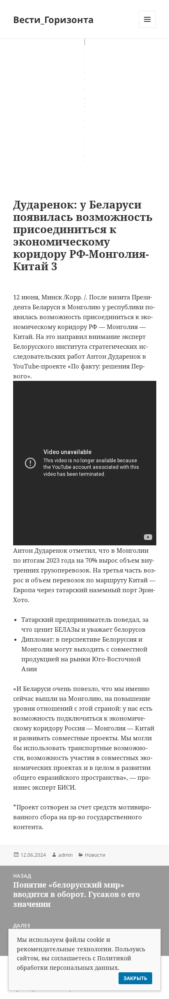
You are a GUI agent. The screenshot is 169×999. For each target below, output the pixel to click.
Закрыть (135, 978)
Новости (95, 854)
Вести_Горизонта (53, 19)
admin (65, 854)
